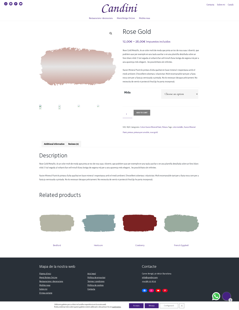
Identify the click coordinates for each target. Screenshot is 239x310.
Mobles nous (144, 18)
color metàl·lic (178, 127)
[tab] (54, 144)
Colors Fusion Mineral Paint (150, 127)
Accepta (136, 306)
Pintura (165, 127)
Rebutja (151, 306)
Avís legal (91, 274)
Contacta (210, 5)
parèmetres (116, 307)
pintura (130, 132)
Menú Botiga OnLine (126, 18)
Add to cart (141, 112)
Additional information (54, 144)
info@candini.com (150, 277)
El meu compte (45, 293)
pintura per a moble (141, 132)
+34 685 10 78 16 (149, 281)
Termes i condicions (95, 281)
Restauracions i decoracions (101, 18)
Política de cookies (95, 285)
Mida (127, 92)
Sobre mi (221, 5)
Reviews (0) (73, 144)
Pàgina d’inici (45, 274)
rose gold (154, 132)
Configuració (169, 306)
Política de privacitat (96, 277)
